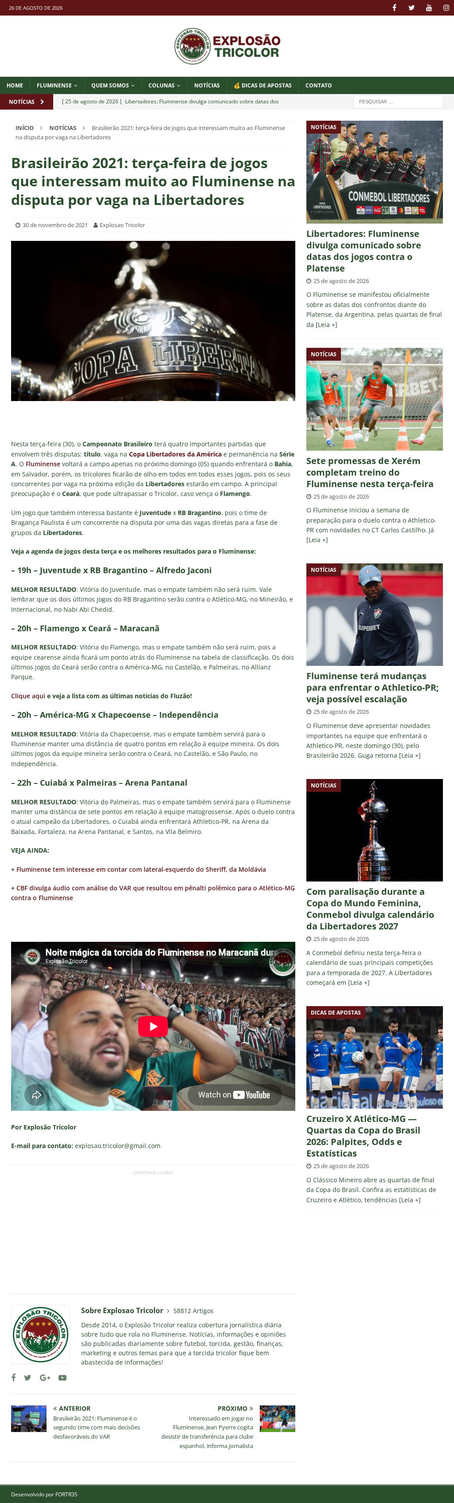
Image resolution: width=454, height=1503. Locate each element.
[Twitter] (411, 8)
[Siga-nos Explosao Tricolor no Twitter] (24, 1377)
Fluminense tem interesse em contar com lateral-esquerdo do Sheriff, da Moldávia (141, 869)
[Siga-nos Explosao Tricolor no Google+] (41, 1377)
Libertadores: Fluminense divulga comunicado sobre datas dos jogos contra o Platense (363, 251)
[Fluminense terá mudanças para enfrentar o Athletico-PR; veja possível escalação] (374, 614)
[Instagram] (446, 8)
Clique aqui (28, 696)
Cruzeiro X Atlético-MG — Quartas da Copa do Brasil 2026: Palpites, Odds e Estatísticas (363, 1136)
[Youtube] (429, 8)
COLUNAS (162, 85)
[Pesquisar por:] (398, 101)
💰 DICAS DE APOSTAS (263, 85)
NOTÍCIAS (207, 85)
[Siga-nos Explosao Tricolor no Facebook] (13, 1377)
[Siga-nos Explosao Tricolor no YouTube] (59, 1377)
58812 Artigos (193, 1310)
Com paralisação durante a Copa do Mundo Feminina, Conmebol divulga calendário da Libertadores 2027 (370, 908)
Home (15, 85)
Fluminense (54, 85)
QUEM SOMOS (110, 85)
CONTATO (318, 85)
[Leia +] (326, 324)
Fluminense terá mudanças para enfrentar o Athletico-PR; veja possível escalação (372, 687)
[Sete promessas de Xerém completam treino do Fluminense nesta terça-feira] (374, 399)
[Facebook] (394, 8)
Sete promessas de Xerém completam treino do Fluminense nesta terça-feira (370, 472)
